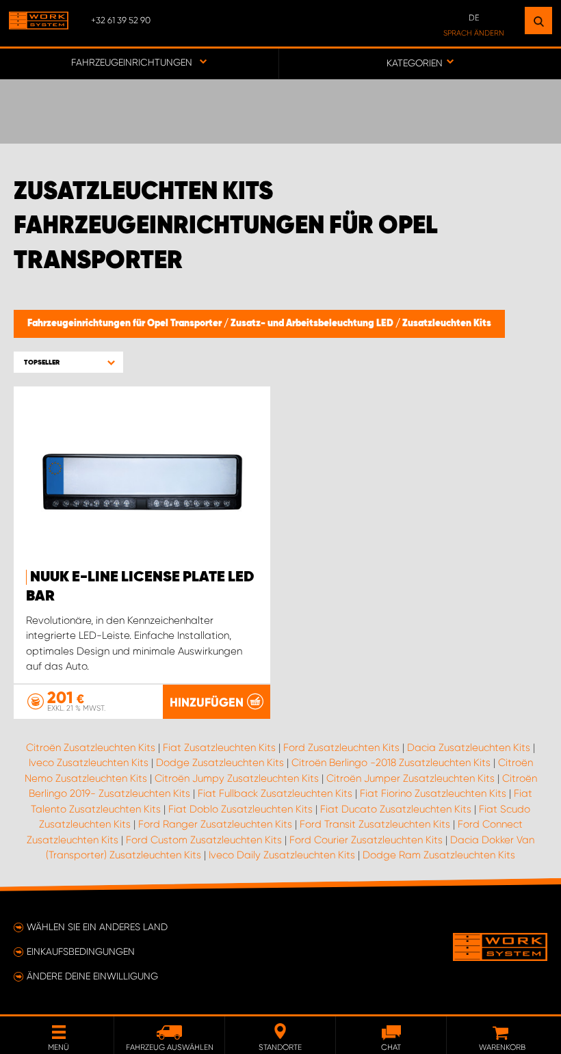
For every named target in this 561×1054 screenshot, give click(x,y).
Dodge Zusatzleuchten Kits (220, 762)
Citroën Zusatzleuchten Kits (90, 747)
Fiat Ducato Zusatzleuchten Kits (395, 809)
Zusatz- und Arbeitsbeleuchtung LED (313, 323)
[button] (68, 362)
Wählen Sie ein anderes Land (97, 926)
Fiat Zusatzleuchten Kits (219, 747)
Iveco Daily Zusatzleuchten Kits (282, 855)
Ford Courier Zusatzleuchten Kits (366, 840)
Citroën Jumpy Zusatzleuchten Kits (237, 778)
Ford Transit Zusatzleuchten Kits (375, 824)
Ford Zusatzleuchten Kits (341, 747)
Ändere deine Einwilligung (92, 976)
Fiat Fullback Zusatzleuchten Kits (275, 793)
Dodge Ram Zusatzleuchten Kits (439, 855)
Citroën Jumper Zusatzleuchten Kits (410, 778)
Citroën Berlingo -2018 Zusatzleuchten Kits (391, 762)
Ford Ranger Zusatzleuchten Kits (215, 824)
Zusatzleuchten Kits (446, 323)
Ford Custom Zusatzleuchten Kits (204, 840)
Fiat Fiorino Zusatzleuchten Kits (433, 793)
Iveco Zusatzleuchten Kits (88, 762)
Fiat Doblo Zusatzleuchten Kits (240, 809)
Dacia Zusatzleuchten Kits (468, 747)
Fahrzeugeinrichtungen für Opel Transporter (125, 323)
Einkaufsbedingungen (81, 951)
